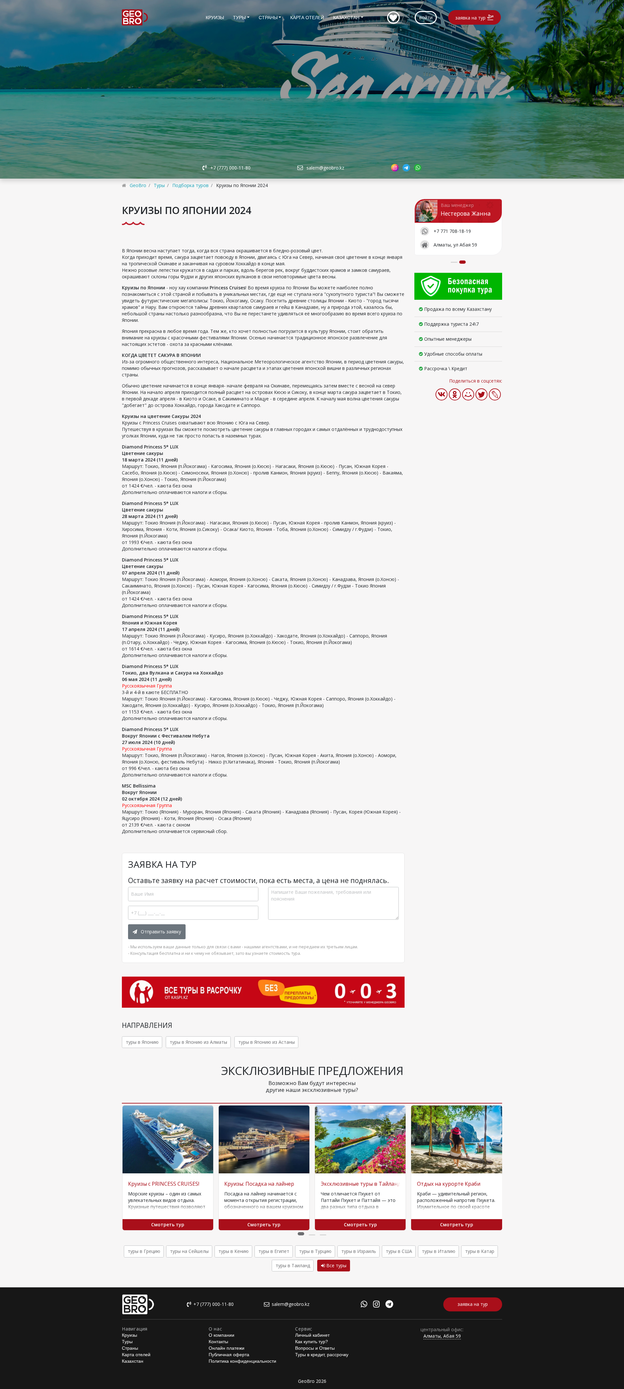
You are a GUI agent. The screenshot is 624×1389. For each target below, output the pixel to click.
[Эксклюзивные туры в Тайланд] (360, 1139)
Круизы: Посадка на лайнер (259, 1183)
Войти (426, 17)
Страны (268, 17)
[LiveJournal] (495, 394)
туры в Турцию (315, 1251)
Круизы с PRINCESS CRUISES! (163, 1183)
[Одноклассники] (455, 394)
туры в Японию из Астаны (266, 1042)
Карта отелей (307, 17)
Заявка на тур (470, 18)
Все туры (335, 1265)
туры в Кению (233, 1251)
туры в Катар (479, 1251)
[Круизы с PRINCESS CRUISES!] (168, 1139)
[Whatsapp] (364, 1305)
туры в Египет (273, 1251)
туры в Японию (142, 1042)
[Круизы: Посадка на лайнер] (264, 1139)
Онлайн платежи (226, 1348)
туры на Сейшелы (189, 1251)
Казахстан (346, 17)
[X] (481, 394)
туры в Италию (438, 1251)
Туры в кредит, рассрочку (321, 1354)
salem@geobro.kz (325, 168)
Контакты (218, 1341)
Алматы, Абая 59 (442, 1336)
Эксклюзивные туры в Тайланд (361, 1183)
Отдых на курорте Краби (448, 1183)
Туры (239, 17)
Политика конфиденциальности (242, 1361)
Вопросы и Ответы (315, 1348)
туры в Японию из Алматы (198, 1042)
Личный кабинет (312, 1335)
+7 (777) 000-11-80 (230, 168)
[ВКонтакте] (442, 394)
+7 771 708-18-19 (452, 231)
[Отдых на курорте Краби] (456, 1139)
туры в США (399, 1251)
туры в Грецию (144, 1251)
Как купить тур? (311, 1341)
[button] (300, 1234)
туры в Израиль (358, 1251)
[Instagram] (376, 1305)
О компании (221, 1335)
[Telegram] (389, 1305)
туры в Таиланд (293, 1265)
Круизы (215, 17)
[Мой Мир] (468, 394)
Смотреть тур (167, 1224)
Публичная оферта (229, 1354)
